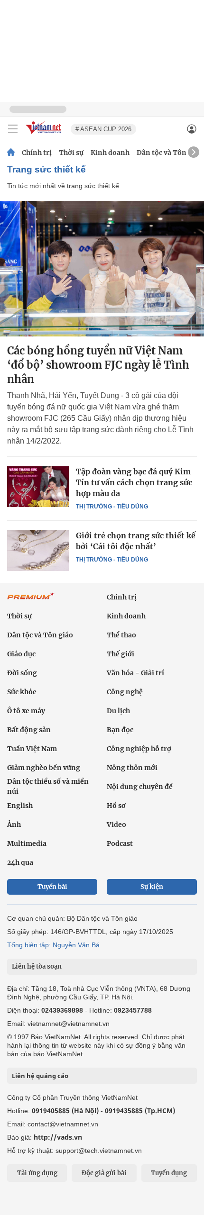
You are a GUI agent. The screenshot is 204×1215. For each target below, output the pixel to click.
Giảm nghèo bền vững (43, 767)
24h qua (20, 862)
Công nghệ (125, 692)
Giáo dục (21, 654)
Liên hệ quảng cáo (40, 1075)
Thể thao (121, 635)
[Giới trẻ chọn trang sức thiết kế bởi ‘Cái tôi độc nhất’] (38, 550)
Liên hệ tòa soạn (37, 966)
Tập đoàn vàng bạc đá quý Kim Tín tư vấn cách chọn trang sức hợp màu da (134, 482)
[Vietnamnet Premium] (31, 601)
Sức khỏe (22, 692)
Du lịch (118, 711)
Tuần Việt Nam (32, 748)
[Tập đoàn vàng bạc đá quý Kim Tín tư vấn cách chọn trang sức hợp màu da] (38, 486)
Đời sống (22, 673)
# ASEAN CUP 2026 (103, 129)
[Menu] (13, 129)
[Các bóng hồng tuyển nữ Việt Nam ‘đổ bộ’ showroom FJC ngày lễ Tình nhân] (102, 268)
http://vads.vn (58, 1137)
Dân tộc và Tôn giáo (170, 152)
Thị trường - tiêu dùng (112, 506)
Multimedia (26, 843)
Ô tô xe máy (26, 711)
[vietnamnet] (44, 134)
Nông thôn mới (132, 767)
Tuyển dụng (169, 1173)
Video (116, 824)
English (20, 805)
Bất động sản (29, 729)
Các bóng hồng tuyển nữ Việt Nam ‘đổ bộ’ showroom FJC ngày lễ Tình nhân (98, 365)
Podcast (120, 843)
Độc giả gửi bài (104, 1173)
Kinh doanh (110, 152)
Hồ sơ (116, 805)
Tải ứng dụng (37, 1173)
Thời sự (71, 152)
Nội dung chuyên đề (140, 786)
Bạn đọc (120, 729)
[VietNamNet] (11, 152)
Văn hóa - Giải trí (135, 673)
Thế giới (120, 654)
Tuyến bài (52, 887)
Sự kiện (151, 887)
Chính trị (37, 152)
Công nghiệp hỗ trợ (139, 748)
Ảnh (14, 824)
